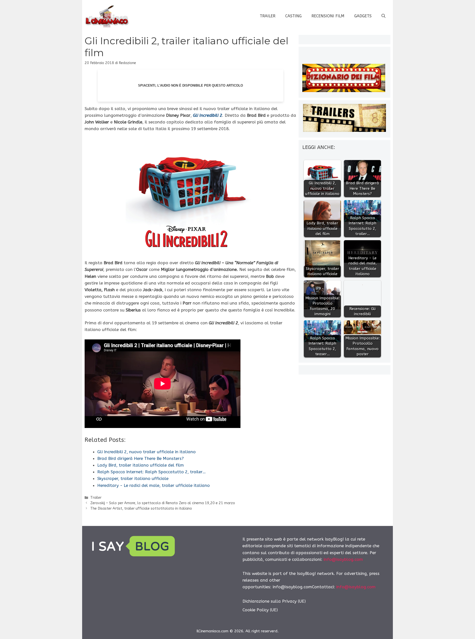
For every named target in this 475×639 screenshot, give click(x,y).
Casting (293, 16)
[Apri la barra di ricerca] (383, 16)
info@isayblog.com (343, 559)
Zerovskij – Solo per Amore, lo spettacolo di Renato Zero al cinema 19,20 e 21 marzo (162, 503)
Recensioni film (327, 16)
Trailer (267, 16)
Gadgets (363, 16)
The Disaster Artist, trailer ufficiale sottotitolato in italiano (141, 508)
